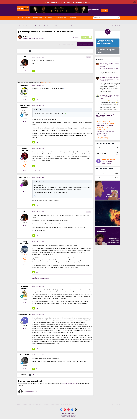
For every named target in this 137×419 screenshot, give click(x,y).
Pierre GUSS (24, 355)
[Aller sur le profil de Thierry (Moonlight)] (24, 249)
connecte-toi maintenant (69, 383)
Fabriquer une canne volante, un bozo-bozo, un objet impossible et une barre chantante (109, 65)
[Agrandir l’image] (64, 89)
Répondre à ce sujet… (32, 391)
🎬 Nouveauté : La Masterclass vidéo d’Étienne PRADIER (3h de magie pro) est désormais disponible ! (105, 43)
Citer (37, 71)
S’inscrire (104, 10)
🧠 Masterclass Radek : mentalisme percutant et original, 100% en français (106, 50)
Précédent (23, 51)
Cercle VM (26, 18)
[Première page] (19, 51)
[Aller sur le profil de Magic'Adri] (24, 91)
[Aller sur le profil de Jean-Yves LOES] (24, 182)
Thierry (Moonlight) (24, 242)
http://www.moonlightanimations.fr (40, 278)
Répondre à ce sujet (85, 44)
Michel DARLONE (24, 149)
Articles (74, 18)
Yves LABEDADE (24, 315)
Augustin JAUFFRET (107, 161)
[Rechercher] (118, 17)
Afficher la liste (100, 116)
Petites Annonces (61, 18)
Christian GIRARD (106, 68)
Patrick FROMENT (106, 96)
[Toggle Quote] (34, 109)
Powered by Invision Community (68, 416)
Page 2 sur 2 (36, 51)
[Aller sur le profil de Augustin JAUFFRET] (98, 161)
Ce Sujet (113, 17)
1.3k (25, 264)
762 (25, 368)
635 (25, 99)
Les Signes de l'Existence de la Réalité (109, 77)
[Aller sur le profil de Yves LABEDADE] (24, 320)
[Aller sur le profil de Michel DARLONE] (24, 156)
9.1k (25, 191)
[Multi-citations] (33, 71)
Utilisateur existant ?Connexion (93, 10)
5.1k (25, 171)
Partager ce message (73, 37)
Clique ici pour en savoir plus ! (47, 82)
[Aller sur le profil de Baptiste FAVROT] (24, 294)
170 (25, 302)
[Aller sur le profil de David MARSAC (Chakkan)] (24, 113)
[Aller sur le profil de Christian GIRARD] (97, 64)
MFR (26, 36)
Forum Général (39, 38)
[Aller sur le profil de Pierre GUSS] (24, 360)
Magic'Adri (24, 85)
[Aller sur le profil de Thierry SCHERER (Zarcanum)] (97, 78)
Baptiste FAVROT (24, 287)
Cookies (73, 413)
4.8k (25, 121)
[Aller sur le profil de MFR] (20, 37)
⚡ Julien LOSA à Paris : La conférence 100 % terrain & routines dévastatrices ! (67, 2)
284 (25, 71)
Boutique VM (38, 18)
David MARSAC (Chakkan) (24, 106)
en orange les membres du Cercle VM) (106, 114)
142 (25, 328)
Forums (49, 18)
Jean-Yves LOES (25, 177)
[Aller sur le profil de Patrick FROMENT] (97, 95)
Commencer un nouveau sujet (66, 44)
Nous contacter (66, 413)
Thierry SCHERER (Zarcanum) (108, 79)
